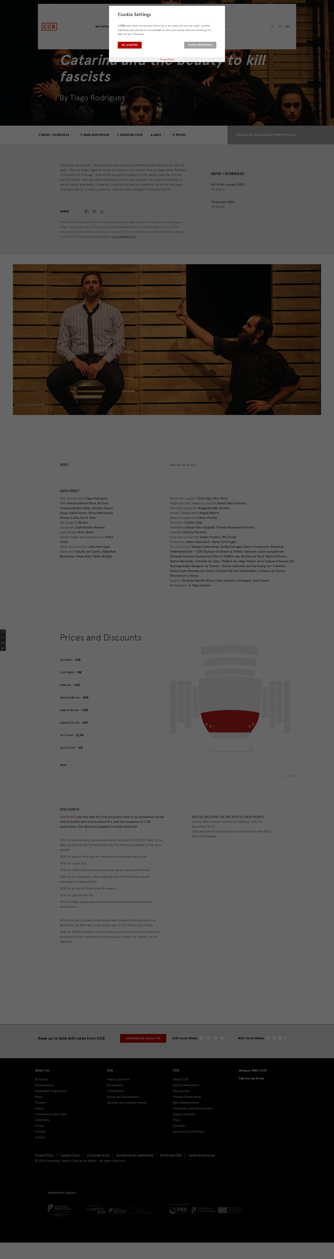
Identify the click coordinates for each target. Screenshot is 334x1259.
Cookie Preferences (200, 45)
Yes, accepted (130, 45)
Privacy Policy (167, 59)
